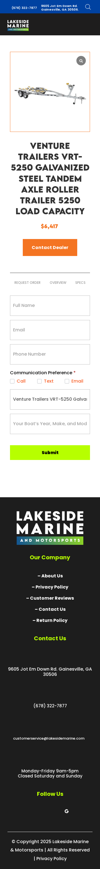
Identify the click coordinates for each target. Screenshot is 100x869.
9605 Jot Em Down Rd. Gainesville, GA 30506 (50, 672)
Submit (50, 453)
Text (48, 381)
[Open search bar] (88, 6)
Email (76, 381)
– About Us (50, 576)
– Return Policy (50, 620)
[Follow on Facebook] (33, 811)
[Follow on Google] (66, 811)
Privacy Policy (51, 858)
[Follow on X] (44, 811)
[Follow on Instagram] (55, 811)
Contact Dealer (50, 247)
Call (21, 381)
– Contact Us (50, 609)
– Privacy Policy (50, 587)
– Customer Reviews (50, 598)
